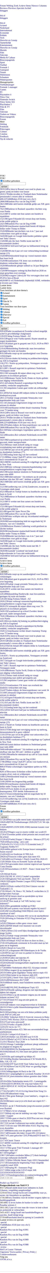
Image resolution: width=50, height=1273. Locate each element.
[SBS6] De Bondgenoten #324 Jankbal (21, 1049)
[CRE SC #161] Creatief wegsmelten (20, 876)
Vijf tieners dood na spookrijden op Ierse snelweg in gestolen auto (21, 897)
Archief (27, 8)
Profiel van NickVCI (9, 1183)
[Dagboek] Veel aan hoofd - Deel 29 (19, 879)
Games (3, 89)
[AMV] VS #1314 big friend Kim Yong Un (23, 1091)
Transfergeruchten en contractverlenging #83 (23, 1175)
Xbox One (4, 97)
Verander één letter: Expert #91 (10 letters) (22, 1133)
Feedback (4, 136)
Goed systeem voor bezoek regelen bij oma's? (23, 908)
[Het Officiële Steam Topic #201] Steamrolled (24, 1160)
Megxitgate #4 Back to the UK (17, 1071)
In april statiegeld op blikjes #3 (17, 1056)
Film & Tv (7, 301)
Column (6, 312)
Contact (3, 131)
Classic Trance (10, 1140)
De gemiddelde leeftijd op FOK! (18, 906)
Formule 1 (4, 67)
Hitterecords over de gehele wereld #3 (20, 1130)
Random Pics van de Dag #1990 (18, 224)
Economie (4, 33)
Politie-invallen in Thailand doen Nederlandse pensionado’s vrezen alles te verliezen (23, 195)
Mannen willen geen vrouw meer (18, 923)
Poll (4, 320)
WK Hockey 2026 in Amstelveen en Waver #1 (24, 1019)
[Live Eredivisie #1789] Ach (16, 854)
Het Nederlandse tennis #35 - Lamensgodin (23, 1081)
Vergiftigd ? (8, 1153)
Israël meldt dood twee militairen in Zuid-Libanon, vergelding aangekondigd (21, 1189)
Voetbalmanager (7, 85)
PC (1, 92)
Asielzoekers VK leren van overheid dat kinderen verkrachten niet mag (21, 262)
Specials (20, 8)
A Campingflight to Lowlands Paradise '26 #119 (24, 1074)
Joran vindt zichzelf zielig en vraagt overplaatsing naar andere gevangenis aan (19, 446)
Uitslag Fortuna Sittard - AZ (15, 336)
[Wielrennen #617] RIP (14, 980)
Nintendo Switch (7, 99)
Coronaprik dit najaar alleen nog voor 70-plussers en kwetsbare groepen (21, 374)
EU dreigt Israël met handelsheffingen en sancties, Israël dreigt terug (21, 1213)
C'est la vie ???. (10, 1027)
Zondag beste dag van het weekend (18, 454)
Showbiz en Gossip (8, 40)
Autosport (4, 70)
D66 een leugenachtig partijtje (16, 781)
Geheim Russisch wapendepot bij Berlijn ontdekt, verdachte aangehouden (21, 384)
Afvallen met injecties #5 (14, 958)
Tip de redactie (6, 139)
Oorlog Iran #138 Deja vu (15, 960)
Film (2, 52)
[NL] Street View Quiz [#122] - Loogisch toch (24, 977)
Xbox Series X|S (7, 102)
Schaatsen (4, 77)
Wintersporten (6, 80)
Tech (2, 38)
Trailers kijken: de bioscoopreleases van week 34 (24, 425)
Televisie (4, 55)
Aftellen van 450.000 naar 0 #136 (19, 1037)
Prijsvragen (5, 129)
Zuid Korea (8, 874)
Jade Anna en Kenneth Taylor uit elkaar (21, 861)
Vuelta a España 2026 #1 (15, 1024)
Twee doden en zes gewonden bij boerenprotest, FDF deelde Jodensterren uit (19, 790)
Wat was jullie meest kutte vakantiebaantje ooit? (25, 819)
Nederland (4, 28)
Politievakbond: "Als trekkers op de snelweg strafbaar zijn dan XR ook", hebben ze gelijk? (23, 478)
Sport (2, 62)
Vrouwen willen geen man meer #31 (20, 856)
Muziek (3, 50)
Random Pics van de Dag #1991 (18, 201)
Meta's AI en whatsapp (13, 1111)
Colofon (3, 134)
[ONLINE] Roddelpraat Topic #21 (19, 987)
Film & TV (5, 107)
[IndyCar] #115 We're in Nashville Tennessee (24, 1039)
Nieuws (34, 6)
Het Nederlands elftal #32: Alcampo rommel (23, 968)
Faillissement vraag (12, 1093)
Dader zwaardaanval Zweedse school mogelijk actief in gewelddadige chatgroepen (23, 332)
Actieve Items (25, 6)
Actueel (3, 25)
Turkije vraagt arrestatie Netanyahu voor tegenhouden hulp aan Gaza (21, 399)
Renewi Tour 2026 (12, 1042)
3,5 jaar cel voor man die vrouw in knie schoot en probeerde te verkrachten (24, 1208)
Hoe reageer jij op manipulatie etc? (18, 970)
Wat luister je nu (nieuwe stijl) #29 (18, 975)
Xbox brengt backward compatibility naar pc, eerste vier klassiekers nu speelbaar (23, 1194)
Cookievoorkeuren (8, 1254)
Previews (12, 8)
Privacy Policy (29, 1252)
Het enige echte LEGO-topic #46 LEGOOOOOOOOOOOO (18, 1171)
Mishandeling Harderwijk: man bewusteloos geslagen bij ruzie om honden (22, 349)
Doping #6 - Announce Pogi (16, 1167)
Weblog (9, 6)
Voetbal (3, 65)
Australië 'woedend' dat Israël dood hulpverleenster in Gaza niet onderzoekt (19, 552)
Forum (3, 6)
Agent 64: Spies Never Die (15, 511)
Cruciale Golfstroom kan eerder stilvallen (21, 1123)
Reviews (4, 8)
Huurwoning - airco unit (14, 842)
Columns (43, 6)
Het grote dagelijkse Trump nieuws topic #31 (24, 972)
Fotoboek (4, 126)
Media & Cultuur (7, 57)
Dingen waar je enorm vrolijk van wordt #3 (23, 832)
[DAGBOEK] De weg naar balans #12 (21, 1084)
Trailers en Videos (8, 114)
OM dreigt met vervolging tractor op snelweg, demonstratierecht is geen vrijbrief (23, 731)
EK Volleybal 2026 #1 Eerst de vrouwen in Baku (24, 1017)
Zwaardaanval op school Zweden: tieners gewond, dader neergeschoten (21, 441)
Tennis (3, 72)
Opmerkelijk (5, 43)
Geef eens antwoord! (12, 1022)
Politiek (3, 35)
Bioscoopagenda (7, 60)
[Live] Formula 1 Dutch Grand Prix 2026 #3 (23, 859)
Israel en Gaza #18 (12, 948)
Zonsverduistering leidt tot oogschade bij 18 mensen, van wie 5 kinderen (23, 522)
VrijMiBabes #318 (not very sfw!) (18, 199)
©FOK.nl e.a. (6, 1259)
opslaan (4, 187)
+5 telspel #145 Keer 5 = (14, 1034)
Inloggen (4, 10)
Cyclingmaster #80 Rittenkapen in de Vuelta (23, 950)
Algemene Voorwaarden (10, 1252)
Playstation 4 (5, 94)
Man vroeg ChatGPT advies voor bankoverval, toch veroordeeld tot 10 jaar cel (24, 458)
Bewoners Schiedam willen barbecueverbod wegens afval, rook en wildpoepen (23, 772)
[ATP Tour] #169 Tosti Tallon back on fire (22, 1064)
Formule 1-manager (8, 87)
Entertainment (6, 45)
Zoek (16, 6)
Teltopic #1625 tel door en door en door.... (22, 940)
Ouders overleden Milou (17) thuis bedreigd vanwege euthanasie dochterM (23, 1156)
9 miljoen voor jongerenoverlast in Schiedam (23, 1005)
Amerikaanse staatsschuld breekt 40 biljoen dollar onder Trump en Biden (22, 227)
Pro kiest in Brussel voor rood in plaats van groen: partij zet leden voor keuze (22, 190)
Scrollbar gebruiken (11, 181)
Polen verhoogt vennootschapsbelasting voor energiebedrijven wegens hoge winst (23, 468)
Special (6, 317)
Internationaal (6, 30)
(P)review (7, 315)
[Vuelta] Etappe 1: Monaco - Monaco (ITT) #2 (24, 839)
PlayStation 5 (6, 104)
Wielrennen (5, 75)
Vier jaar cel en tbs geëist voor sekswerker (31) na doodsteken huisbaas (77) (24, 451)
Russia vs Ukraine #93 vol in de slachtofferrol (24, 916)
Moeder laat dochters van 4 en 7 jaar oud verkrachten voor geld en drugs (21, 232)
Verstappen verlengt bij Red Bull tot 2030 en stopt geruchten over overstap (23, 271)
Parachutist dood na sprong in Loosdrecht (25, 1217)
